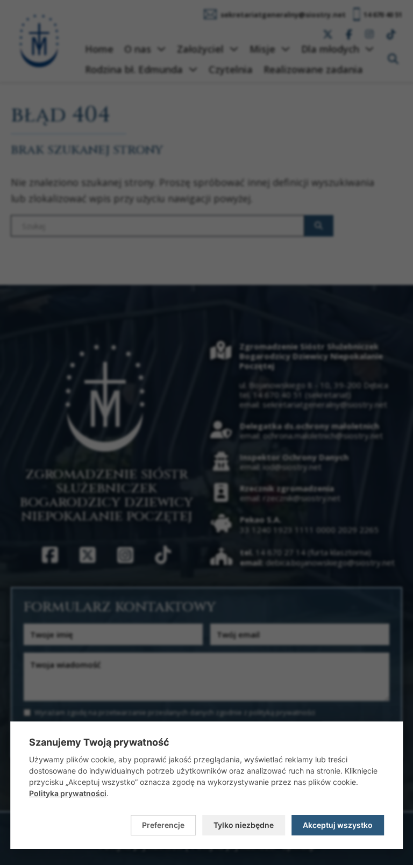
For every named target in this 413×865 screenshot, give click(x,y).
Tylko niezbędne (243, 825)
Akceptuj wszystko (338, 825)
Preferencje (163, 825)
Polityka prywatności (67, 793)
